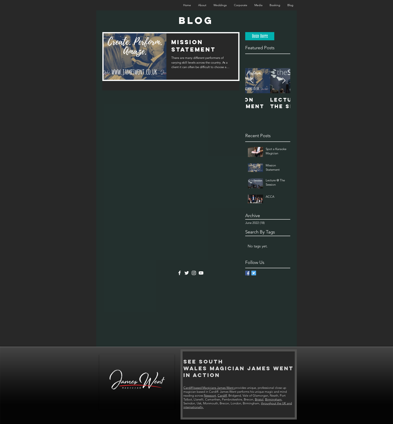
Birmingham (273, 399)
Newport (210, 395)
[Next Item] (284, 80)
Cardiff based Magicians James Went (208, 388)
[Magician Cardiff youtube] (201, 273)
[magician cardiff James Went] (253, 273)
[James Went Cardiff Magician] (247, 273)
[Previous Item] (252, 80)
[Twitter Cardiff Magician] (187, 273)
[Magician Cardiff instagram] (194, 273)
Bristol (259, 399)
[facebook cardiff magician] (179, 273)
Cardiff (222, 395)
